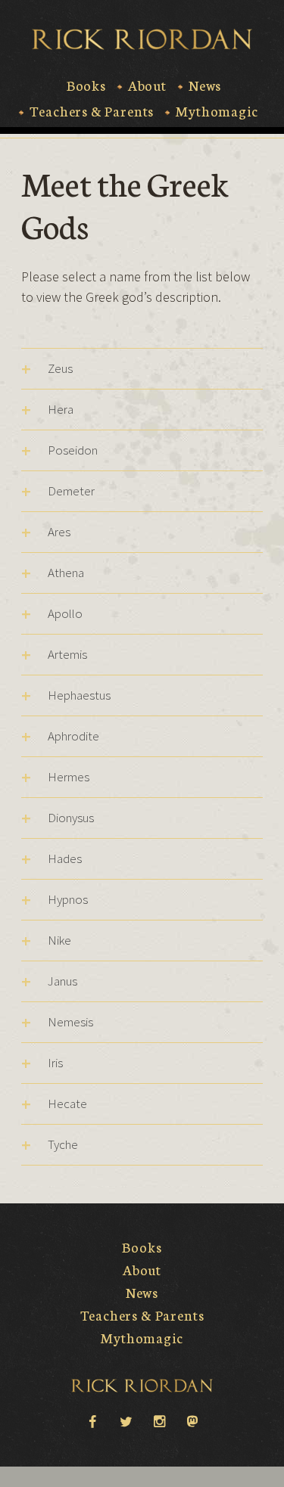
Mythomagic (216, 111)
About (147, 85)
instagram (159, 1420)
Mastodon (192, 1420)
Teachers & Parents (92, 111)
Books (86, 85)
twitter (126, 1420)
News (205, 85)
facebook (92, 1420)
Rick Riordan (142, 39)
